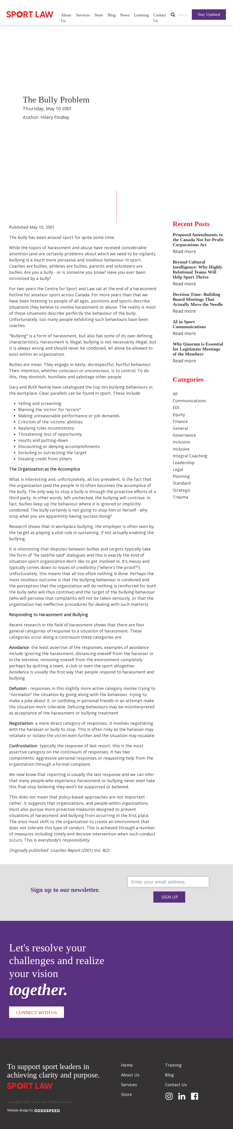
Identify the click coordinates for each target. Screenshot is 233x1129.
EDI (176, 407)
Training (173, 1065)
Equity (179, 414)
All (175, 394)
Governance (184, 435)
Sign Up (170, 897)
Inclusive (181, 449)
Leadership (184, 462)
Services (83, 15)
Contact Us (159, 18)
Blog (112, 15)
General (180, 428)
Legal (178, 469)
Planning (181, 476)
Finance (180, 421)
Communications (189, 400)
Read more (184, 251)
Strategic (182, 490)
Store (98, 15)
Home (127, 1065)
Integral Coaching (190, 455)
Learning (141, 15)
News (124, 15)
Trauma (180, 497)
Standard (182, 483)
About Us (66, 18)
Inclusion (181, 442)
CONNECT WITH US (36, 1012)
